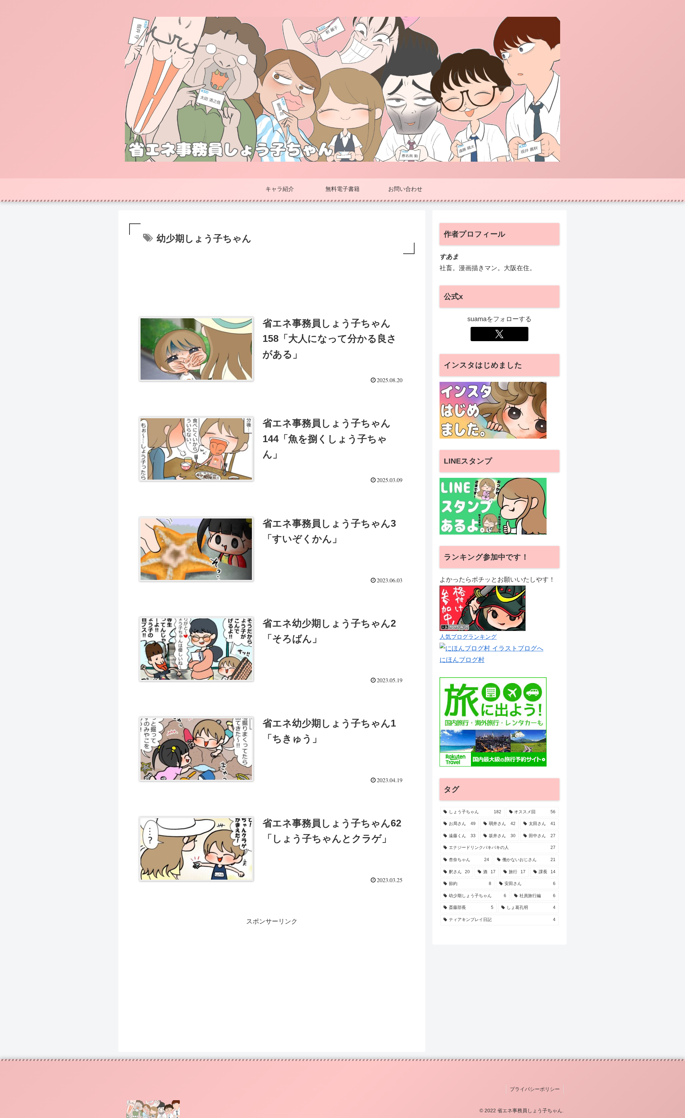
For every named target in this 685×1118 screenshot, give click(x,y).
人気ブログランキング (468, 636)
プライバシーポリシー (535, 1089)
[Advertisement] (272, 275)
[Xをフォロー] (499, 334)
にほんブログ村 (462, 659)
